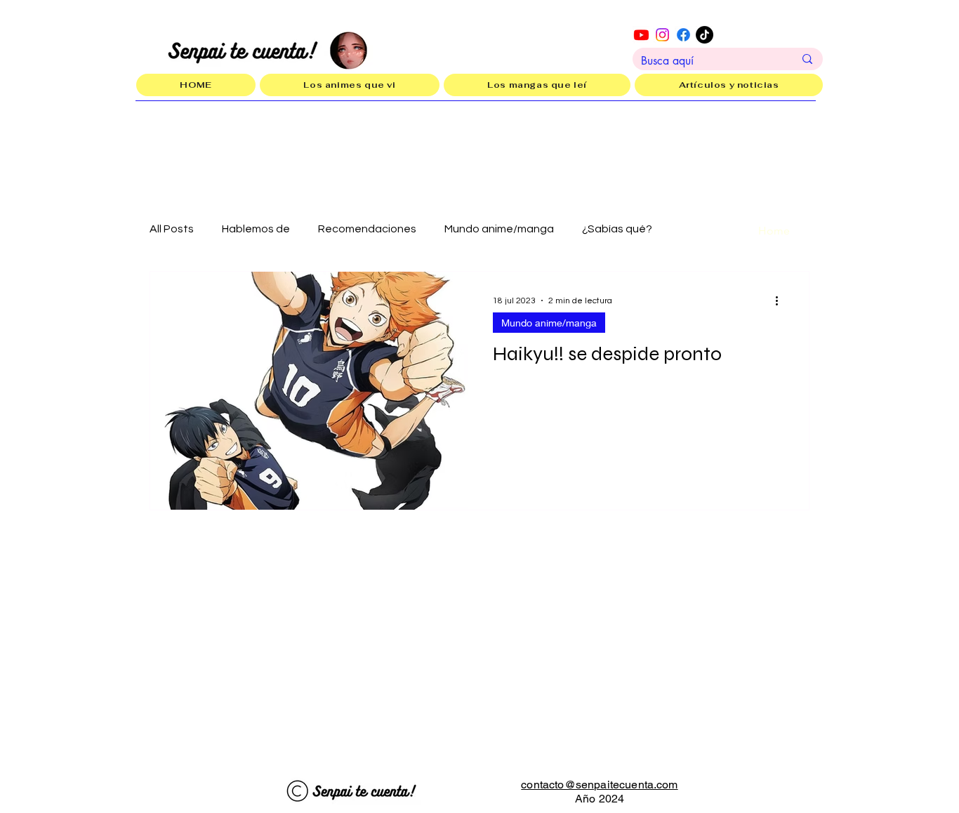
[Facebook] (683, 35)
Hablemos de (256, 228)
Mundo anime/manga (499, 228)
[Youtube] (641, 35)
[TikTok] (704, 35)
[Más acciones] (781, 300)
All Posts (172, 228)
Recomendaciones (367, 228)
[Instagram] (662, 35)
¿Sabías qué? (617, 228)
